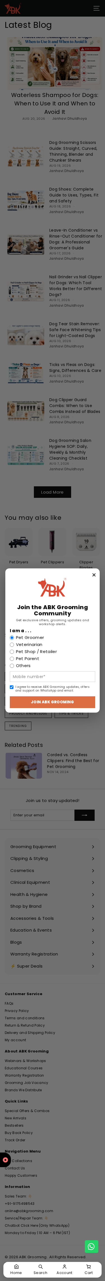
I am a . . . (21, 630)
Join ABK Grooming (52, 702)
